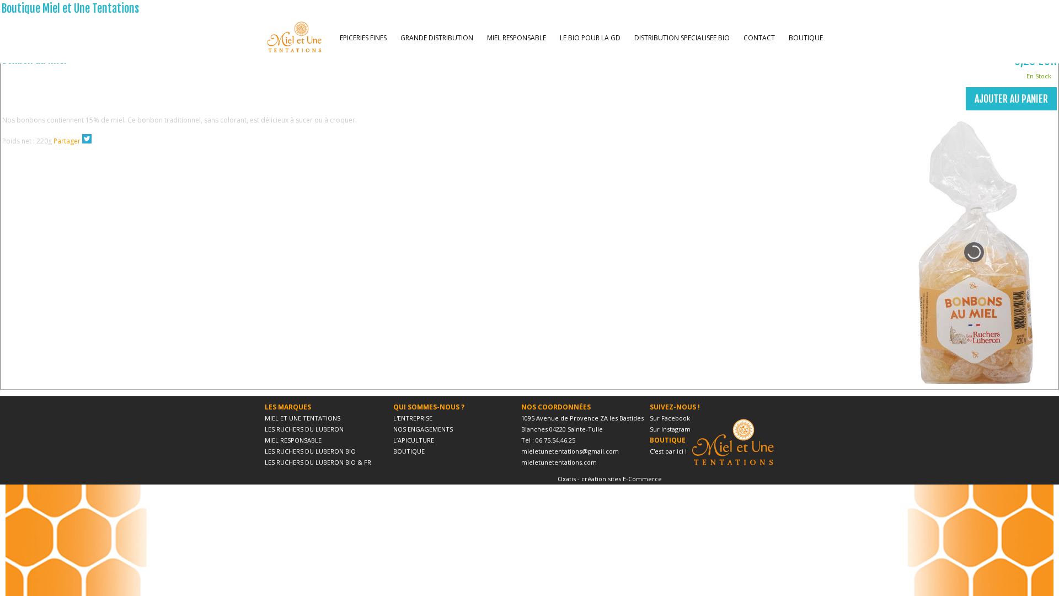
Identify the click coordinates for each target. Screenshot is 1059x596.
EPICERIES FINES (363, 37)
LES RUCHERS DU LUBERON (304, 429)
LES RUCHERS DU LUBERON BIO (310, 451)
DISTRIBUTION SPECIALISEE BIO (682, 37)
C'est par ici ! (668, 451)
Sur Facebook (670, 418)
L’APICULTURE (413, 440)
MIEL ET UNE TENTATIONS (302, 418)
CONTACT (759, 37)
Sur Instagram (670, 429)
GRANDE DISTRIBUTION (436, 37)
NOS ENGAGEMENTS (423, 429)
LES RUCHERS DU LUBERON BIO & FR (318, 462)
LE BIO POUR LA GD (590, 37)
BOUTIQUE (806, 37)
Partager (67, 141)
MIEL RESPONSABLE (516, 37)
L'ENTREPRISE (412, 418)
